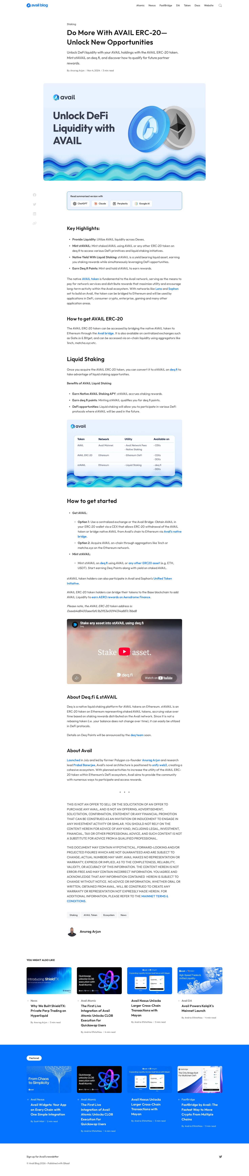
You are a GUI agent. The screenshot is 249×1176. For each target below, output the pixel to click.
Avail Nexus (37, 1099)
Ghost (66, 1163)
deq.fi (174, 369)
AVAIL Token (90, 915)
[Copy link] (34, 223)
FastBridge (188, 1099)
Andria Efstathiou (93, 1032)
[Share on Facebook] (34, 195)
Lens (158, 289)
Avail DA (187, 1000)
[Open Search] (220, 5)
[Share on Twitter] (34, 204)
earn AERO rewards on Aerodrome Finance (121, 597)
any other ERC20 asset (144, 563)
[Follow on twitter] (220, 1156)
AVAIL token (90, 279)
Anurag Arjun (77, 70)
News (123, 915)
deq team (137, 735)
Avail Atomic (88, 1000)
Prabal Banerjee (84, 765)
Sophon (173, 289)
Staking (71, 24)
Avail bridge (106, 333)
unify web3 (159, 765)
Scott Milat (39, 1121)
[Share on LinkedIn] (34, 214)
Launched (73, 760)
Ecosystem (109, 915)
